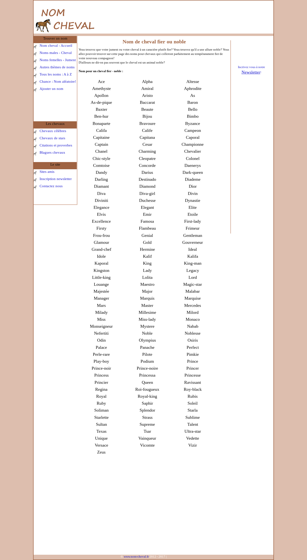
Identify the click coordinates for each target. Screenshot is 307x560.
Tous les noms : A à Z (56, 74)
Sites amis (47, 172)
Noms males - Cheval (56, 53)
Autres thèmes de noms (57, 67)
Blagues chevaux (52, 152)
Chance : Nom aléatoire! (58, 81)
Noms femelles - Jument (58, 60)
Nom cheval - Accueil (56, 45)
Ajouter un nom (51, 89)
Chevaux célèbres (53, 131)
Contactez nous (51, 186)
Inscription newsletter (56, 179)
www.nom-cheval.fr (136, 556)
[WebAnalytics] (177, 557)
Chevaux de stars (52, 138)
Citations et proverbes (56, 145)
